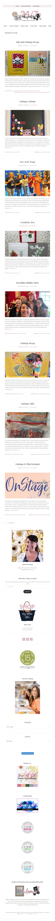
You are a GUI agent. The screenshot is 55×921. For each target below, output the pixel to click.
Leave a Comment (33, 45)
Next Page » (11, 523)
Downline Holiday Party (27, 282)
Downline (11, 333)
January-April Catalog (17, 90)
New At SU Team (27, 161)
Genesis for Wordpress (24, 913)
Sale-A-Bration (39, 92)
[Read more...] (46, 86)
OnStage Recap (27, 343)
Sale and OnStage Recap (27, 42)
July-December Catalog (14, 514)
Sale (26, 90)
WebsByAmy (35, 913)
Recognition (23, 90)
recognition (33, 92)
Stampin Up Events (46, 92)
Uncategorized (23, 333)
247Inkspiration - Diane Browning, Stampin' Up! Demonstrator (27, 16)
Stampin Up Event (36, 90)
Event (21, 92)
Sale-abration (30, 90)
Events (11, 90)
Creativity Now (27, 222)
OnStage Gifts (27, 403)
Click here (24, 628)
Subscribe (27, 591)
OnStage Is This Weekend (28, 464)
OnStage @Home (27, 101)
